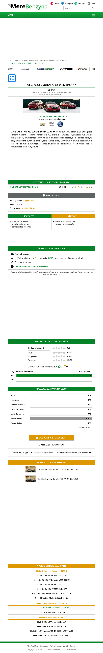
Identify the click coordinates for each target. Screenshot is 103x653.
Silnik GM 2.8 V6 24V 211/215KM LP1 (51, 575)
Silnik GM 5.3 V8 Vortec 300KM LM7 (51, 622)
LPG (93, 3)
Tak (12, 375)
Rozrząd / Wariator (18, 405)
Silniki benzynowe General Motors (53, 60)
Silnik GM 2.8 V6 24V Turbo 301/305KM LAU (52, 580)
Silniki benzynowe (31, 60)
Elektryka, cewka (17, 414)
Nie (12, 380)
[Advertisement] (51, 38)
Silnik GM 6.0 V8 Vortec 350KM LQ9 (51, 626)
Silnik (13, 395)
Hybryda (68, 3)
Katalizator (15, 400)
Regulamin (43, 646)
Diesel (57, 3)
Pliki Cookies (32, 646)
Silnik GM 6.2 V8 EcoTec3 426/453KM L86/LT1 (51, 635)
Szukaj (93, 8)
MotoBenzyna (15, 60)
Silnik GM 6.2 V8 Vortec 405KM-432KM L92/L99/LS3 (51, 631)
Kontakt (72, 646)
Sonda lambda (16, 418)
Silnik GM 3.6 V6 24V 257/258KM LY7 (52, 589)
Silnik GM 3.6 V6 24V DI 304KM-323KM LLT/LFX (51, 593)
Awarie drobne (16, 423)
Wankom (72, 650)
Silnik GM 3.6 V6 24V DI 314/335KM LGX (51, 598)
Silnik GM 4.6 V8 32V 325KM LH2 (51, 612)
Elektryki (82, 3)
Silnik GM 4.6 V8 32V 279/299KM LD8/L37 (52, 608)
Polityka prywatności (59, 646)
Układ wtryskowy (17, 409)
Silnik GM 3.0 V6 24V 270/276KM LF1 (51, 584)
